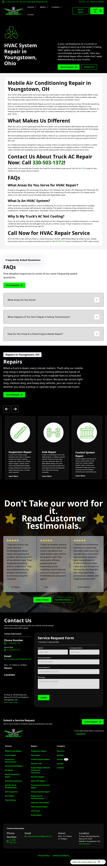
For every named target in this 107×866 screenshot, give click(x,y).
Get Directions (84, 844)
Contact (31, 14)
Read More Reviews (63, 600)
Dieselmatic (81, 734)
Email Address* (44, 667)
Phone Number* (44, 658)
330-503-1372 (89, 67)
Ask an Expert (80, 10)
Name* (40, 648)
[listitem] (20, 447)
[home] (13, 10)
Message (41, 677)
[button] (32, 7)
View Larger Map (11, 702)
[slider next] (15, 409)
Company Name (75, 648)
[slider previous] (6, 409)
